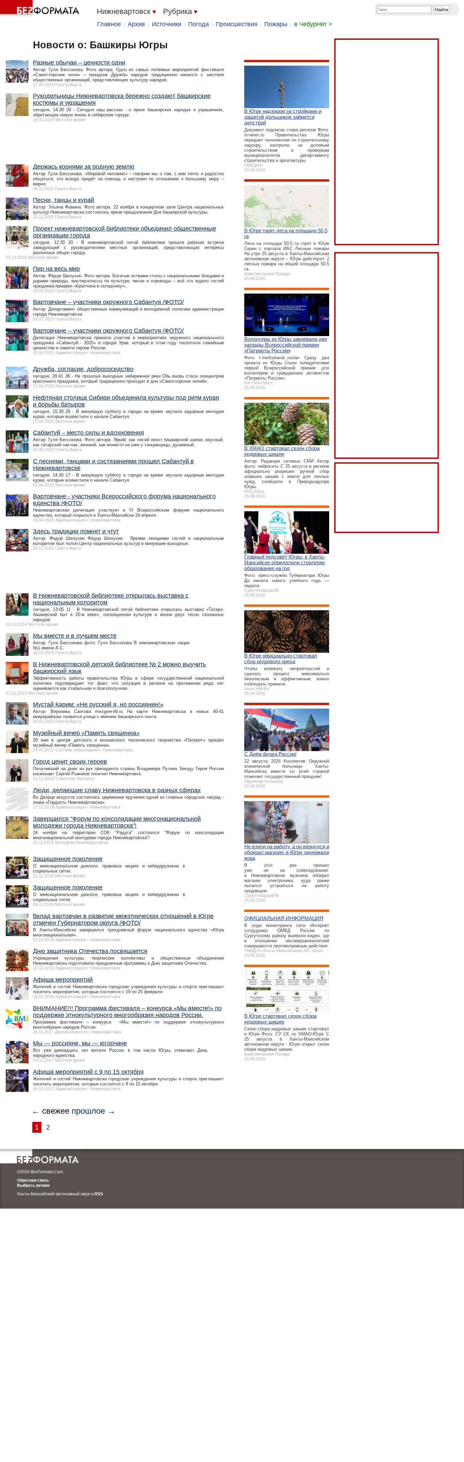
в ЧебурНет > (313, 24)
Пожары (275, 24)
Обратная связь (33, 1180)
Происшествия (236, 24)
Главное (109, 24)
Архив (136, 24)
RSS (98, 1194)
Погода (198, 24)
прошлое (88, 1110)
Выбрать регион (33, 1185)
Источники (166, 24)
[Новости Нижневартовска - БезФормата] (41, 8)
